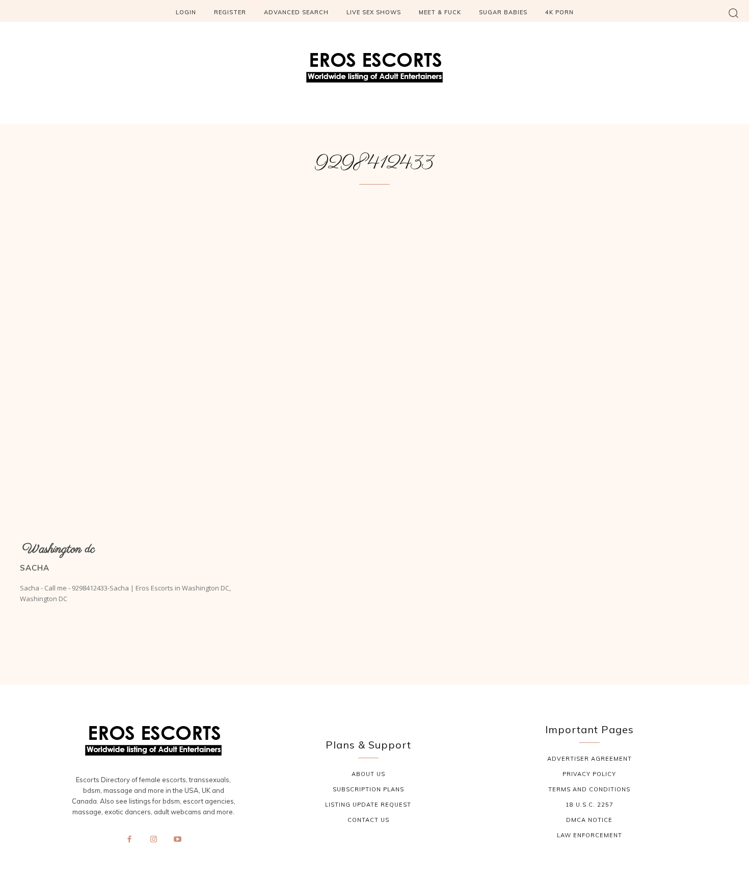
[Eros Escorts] (374, 70)
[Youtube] (178, 839)
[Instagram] (153, 839)
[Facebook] (129, 839)
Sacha (34, 568)
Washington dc (58, 549)
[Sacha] (131, 367)
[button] (733, 12)
